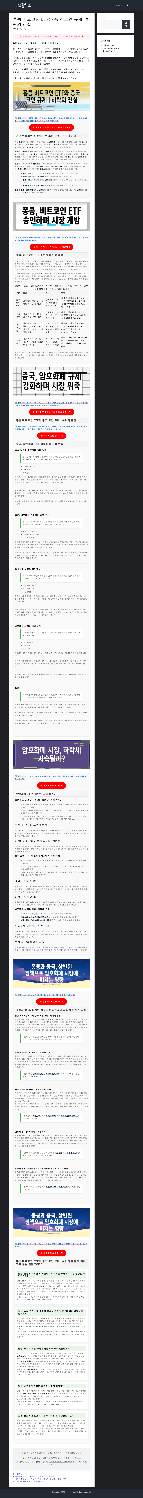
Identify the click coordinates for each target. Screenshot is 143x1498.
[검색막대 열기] (127, 5)
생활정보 (119, 5)
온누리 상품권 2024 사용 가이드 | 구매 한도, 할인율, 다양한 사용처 (41, 1479)
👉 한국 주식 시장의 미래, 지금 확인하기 (51, 247)
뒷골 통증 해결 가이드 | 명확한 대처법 (29, 1481)
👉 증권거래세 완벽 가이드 (51, 1002)
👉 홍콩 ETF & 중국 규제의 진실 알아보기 (51, 127)
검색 (103, 18)
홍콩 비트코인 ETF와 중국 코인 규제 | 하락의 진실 (34, 1476)
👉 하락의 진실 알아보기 (51, 436)
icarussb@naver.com (58, 1462)
